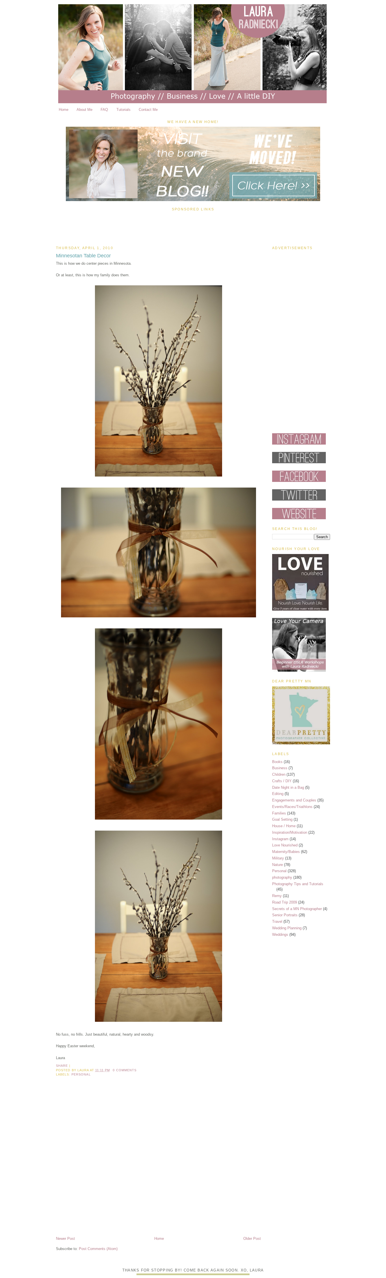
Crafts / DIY (282, 781)
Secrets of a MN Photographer (297, 909)
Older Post (252, 1238)
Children (278, 774)
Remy (277, 896)
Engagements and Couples (294, 800)
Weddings (280, 934)
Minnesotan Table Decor (83, 255)
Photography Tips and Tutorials (297, 884)
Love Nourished (285, 845)
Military (278, 858)
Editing (277, 794)
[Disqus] (158, 1161)
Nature (277, 865)
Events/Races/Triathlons (292, 807)
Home (63, 109)
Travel (277, 921)
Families (279, 813)
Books (277, 762)
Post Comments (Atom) (98, 1249)
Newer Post (65, 1238)
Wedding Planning (287, 928)
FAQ (104, 109)
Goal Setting (282, 819)
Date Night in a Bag (288, 787)
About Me (84, 109)
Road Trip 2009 (284, 902)
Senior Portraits (285, 915)
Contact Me (148, 109)
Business (279, 768)
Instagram (280, 839)
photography (282, 877)
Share (62, 1065)
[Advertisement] (193, 227)
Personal (81, 1074)
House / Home (284, 826)
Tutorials (123, 109)
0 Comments (124, 1070)
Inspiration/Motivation (289, 832)
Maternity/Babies (286, 852)
